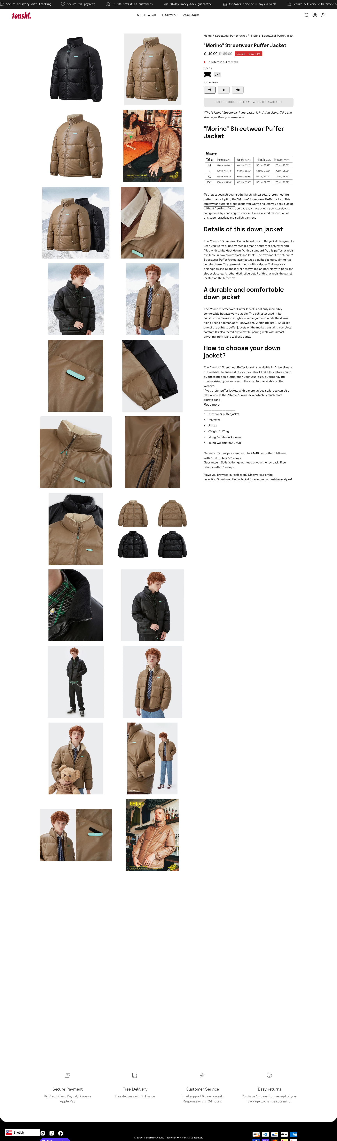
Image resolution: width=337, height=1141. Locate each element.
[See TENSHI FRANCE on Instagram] (43, 1133)
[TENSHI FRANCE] (21, 15)
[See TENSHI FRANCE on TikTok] (52, 1133)
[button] (169, 15)
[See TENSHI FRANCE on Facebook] (61, 1133)
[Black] (207, 74)
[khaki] (217, 74)
